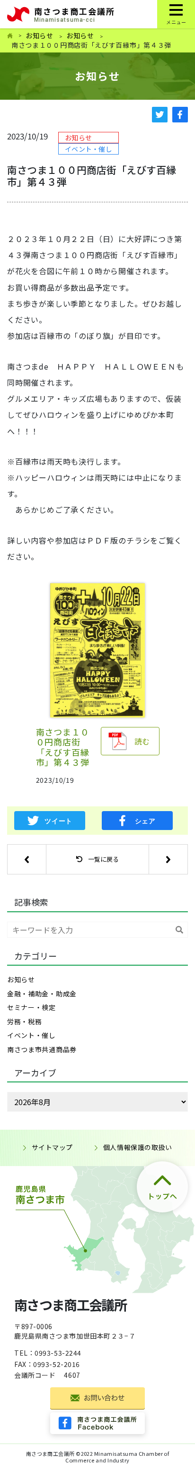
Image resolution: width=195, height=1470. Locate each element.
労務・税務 (24, 1021)
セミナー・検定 (31, 1007)
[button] (26, 859)
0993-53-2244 (58, 1353)
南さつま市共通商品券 (42, 1049)
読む (142, 741)
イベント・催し (88, 149)
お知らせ (39, 35)
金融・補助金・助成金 (42, 993)
